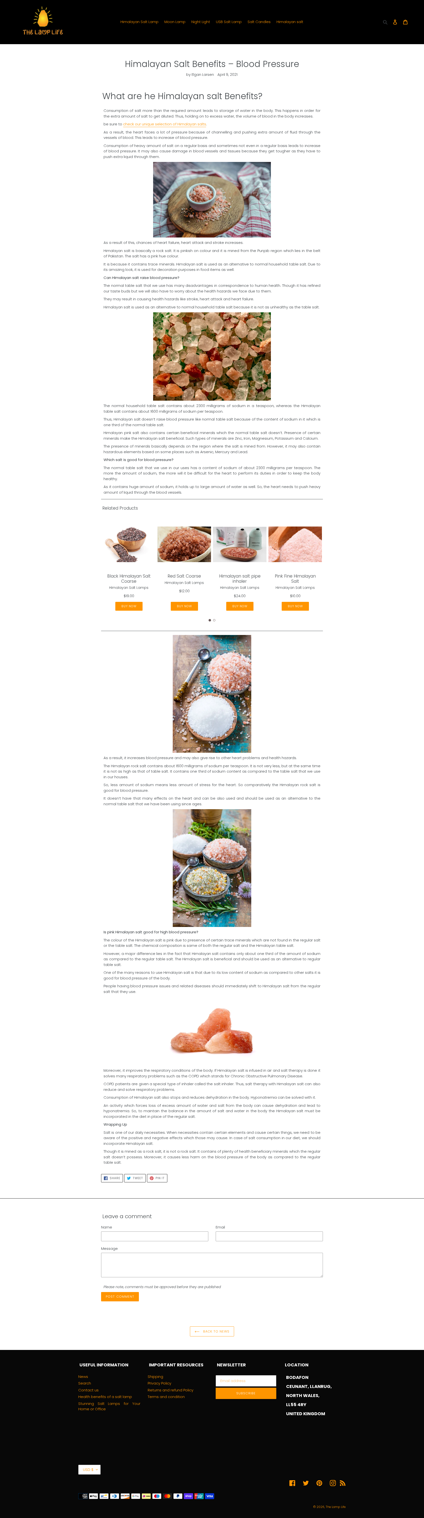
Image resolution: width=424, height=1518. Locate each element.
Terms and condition (166, 1396)
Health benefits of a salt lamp (105, 1396)
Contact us (88, 1390)
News (83, 1376)
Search (84, 1383)
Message (109, 1248)
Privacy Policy (159, 1383)
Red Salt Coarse (184, 576)
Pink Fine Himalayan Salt (295, 578)
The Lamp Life (336, 1507)
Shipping (155, 1376)
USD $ (88, 1469)
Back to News (216, 1331)
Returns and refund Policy (170, 1390)
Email (220, 1227)
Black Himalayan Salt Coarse (129, 578)
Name (106, 1227)
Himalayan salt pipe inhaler (240, 578)
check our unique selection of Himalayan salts (164, 124)
